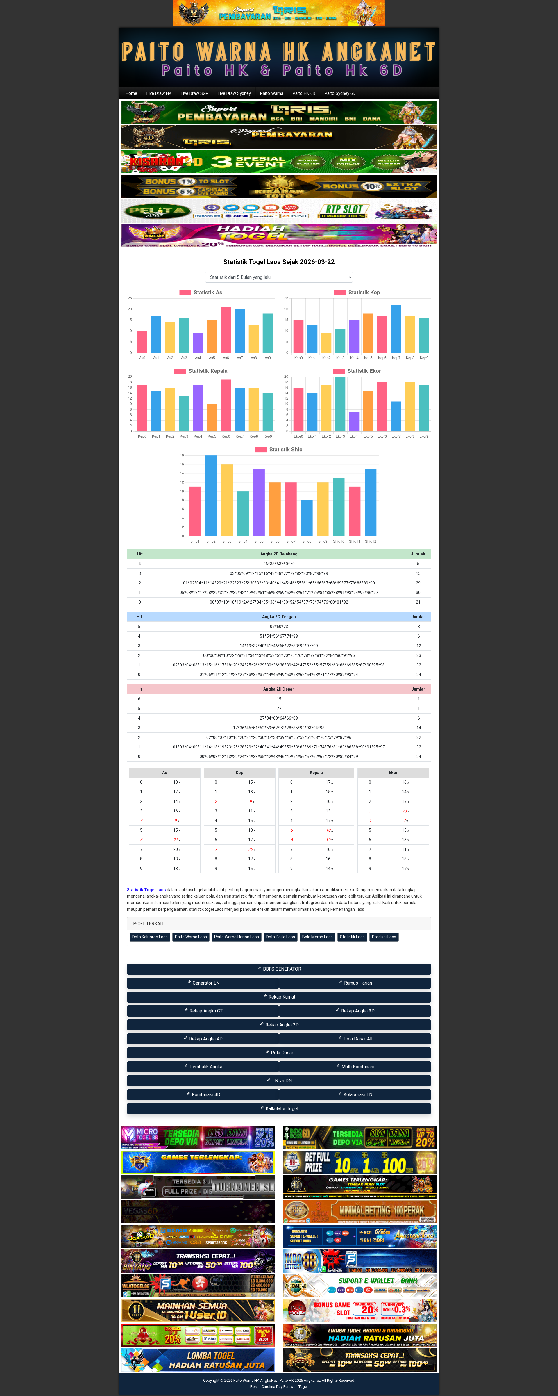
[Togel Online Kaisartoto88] (198, 1335)
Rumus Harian (357, 983)
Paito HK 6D (304, 93)
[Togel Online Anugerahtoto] (360, 1237)
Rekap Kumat (281, 997)
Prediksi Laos (384, 937)
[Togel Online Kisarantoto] (279, 186)
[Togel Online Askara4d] (198, 1237)
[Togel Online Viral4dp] (279, 236)
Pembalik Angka (205, 1066)
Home (131, 93)
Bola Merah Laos (317, 937)
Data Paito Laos (280, 937)
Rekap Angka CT (205, 1011)
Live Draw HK (158, 93)
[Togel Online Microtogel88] (198, 1138)
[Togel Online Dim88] (279, 112)
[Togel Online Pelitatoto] (279, 211)
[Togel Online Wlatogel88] (198, 1286)
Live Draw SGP (194, 93)
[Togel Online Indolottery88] (360, 1261)
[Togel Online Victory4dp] (198, 1162)
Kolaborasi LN (357, 1094)
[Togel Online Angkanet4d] (360, 1286)
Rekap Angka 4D (205, 1039)
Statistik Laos (352, 937)
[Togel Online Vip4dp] (360, 1187)
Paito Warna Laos (191, 937)
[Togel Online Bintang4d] (198, 1261)
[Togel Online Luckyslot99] (360, 1162)
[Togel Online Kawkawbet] (198, 1187)
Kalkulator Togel (281, 1108)
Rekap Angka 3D (357, 1011)
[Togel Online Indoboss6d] (360, 1138)
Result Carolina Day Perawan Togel (279, 1386)
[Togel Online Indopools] (360, 1311)
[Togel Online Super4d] (279, 137)
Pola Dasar (281, 1053)
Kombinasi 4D (205, 1094)
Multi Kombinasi (357, 1066)
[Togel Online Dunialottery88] (360, 1212)
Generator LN (205, 983)
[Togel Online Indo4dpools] (198, 1360)
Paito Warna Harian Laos (236, 937)
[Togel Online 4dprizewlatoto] (198, 1311)
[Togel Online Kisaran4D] (279, 162)
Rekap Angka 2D (281, 1025)
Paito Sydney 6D (340, 93)
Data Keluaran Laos (150, 937)
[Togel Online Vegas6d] (198, 1212)
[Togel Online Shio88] (360, 1335)
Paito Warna (271, 93)
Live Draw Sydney (234, 93)
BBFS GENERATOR (281, 969)
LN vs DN (281, 1080)
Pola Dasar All (357, 1039)
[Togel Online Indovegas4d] (360, 1360)
